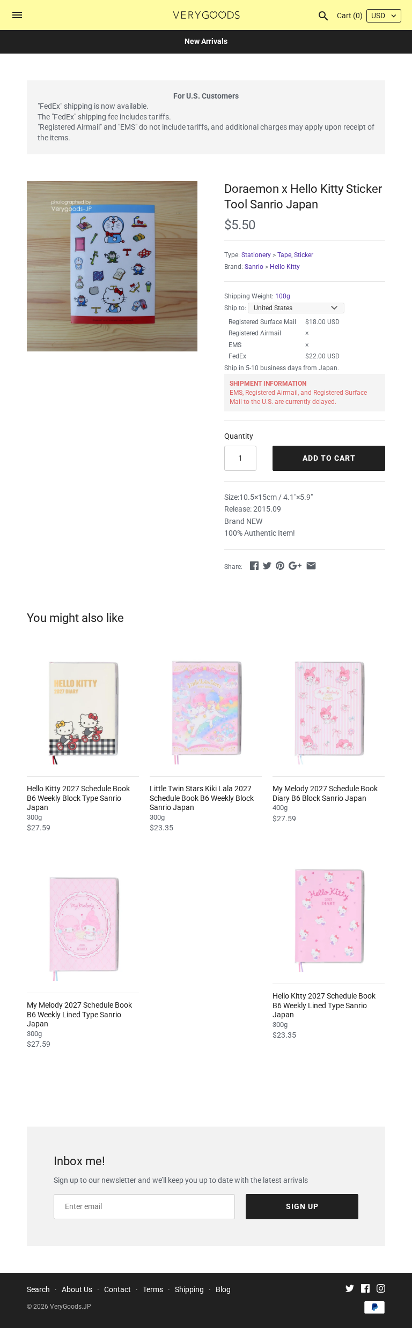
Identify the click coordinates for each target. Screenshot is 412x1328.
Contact (117, 1289)
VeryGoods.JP (70, 1306)
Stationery (256, 255)
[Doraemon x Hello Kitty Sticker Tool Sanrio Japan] (112, 266)
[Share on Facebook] (254, 565)
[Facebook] (365, 1290)
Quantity (238, 436)
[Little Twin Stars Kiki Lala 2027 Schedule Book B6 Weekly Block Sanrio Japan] (206, 708)
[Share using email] (311, 565)
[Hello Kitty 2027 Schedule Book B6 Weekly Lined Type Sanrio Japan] (329, 916)
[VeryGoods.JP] (206, 15)
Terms (153, 1289)
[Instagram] (381, 1290)
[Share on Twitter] (267, 565)
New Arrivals (206, 41)
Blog (223, 1289)
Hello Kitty (285, 267)
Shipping (189, 1289)
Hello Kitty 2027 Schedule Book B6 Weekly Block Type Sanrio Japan (78, 798)
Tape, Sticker (295, 255)
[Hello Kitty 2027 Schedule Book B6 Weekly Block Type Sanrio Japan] (83, 708)
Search (38, 1289)
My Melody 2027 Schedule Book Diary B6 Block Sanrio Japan (325, 793)
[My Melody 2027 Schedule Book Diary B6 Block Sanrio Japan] (329, 708)
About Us (77, 1289)
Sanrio (254, 267)
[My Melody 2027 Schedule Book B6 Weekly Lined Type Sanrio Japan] (83, 925)
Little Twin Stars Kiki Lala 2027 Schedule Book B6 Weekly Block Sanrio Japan (202, 798)
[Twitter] (349, 1290)
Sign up (302, 1206)
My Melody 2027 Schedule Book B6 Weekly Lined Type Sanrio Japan (79, 1014)
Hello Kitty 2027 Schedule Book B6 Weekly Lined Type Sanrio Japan (324, 1005)
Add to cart (329, 458)
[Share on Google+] (295, 565)
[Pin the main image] (280, 565)
